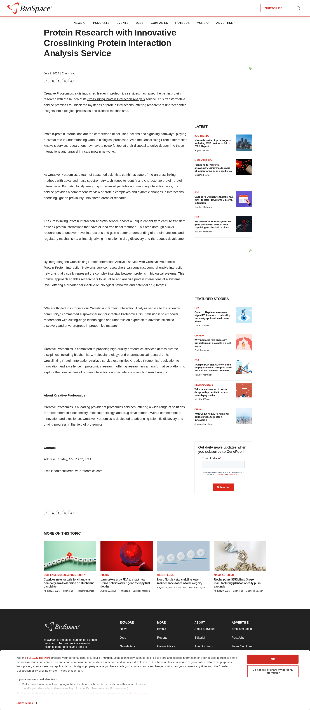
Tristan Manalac (202, 325)
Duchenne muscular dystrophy (65, 575)
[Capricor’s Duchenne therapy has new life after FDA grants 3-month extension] (244, 199)
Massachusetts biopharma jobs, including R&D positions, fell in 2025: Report (212, 143)
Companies (159, 22)
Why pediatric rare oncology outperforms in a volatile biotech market (213, 342)
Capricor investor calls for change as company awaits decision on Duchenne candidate (69, 583)
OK (273, 659)
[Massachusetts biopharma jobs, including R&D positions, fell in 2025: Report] (244, 143)
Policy (104, 575)
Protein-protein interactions (63, 134)
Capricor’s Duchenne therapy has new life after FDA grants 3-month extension (213, 199)
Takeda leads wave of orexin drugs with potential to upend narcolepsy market (211, 392)
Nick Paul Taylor (202, 175)
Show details (25, 702)
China (198, 409)
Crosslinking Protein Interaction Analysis (116, 99)
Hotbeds (182, 22)
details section (139, 693)
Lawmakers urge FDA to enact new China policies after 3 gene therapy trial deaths (125, 583)
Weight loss (165, 575)
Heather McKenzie (203, 207)
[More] (84, 23)
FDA (196, 192)
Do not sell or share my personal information (273, 671)
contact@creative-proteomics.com (78, 471)
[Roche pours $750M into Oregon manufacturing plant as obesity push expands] (240, 556)
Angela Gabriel (201, 150)
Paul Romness (201, 350)
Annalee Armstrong (203, 424)
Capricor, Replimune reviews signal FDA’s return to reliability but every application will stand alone (212, 317)
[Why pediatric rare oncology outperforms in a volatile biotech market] (244, 342)
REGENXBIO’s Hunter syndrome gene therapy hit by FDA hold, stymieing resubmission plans (212, 224)
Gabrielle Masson (141, 591)
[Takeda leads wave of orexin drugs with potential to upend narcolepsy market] (244, 391)
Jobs (140, 22)
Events (122, 22)
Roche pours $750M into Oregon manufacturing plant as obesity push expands (237, 583)
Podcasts (101, 22)
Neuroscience (203, 384)
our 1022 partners (39, 657)
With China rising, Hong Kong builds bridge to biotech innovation (211, 416)
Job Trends (201, 136)
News (78, 22)
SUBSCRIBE (273, 8)
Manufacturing (224, 575)
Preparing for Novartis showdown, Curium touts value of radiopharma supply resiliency (213, 167)
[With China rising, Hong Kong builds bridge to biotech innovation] (244, 416)
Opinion (199, 335)
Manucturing (203, 160)
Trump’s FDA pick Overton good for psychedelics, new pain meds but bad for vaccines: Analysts (213, 367)
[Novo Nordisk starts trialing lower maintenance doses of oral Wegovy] (183, 556)
